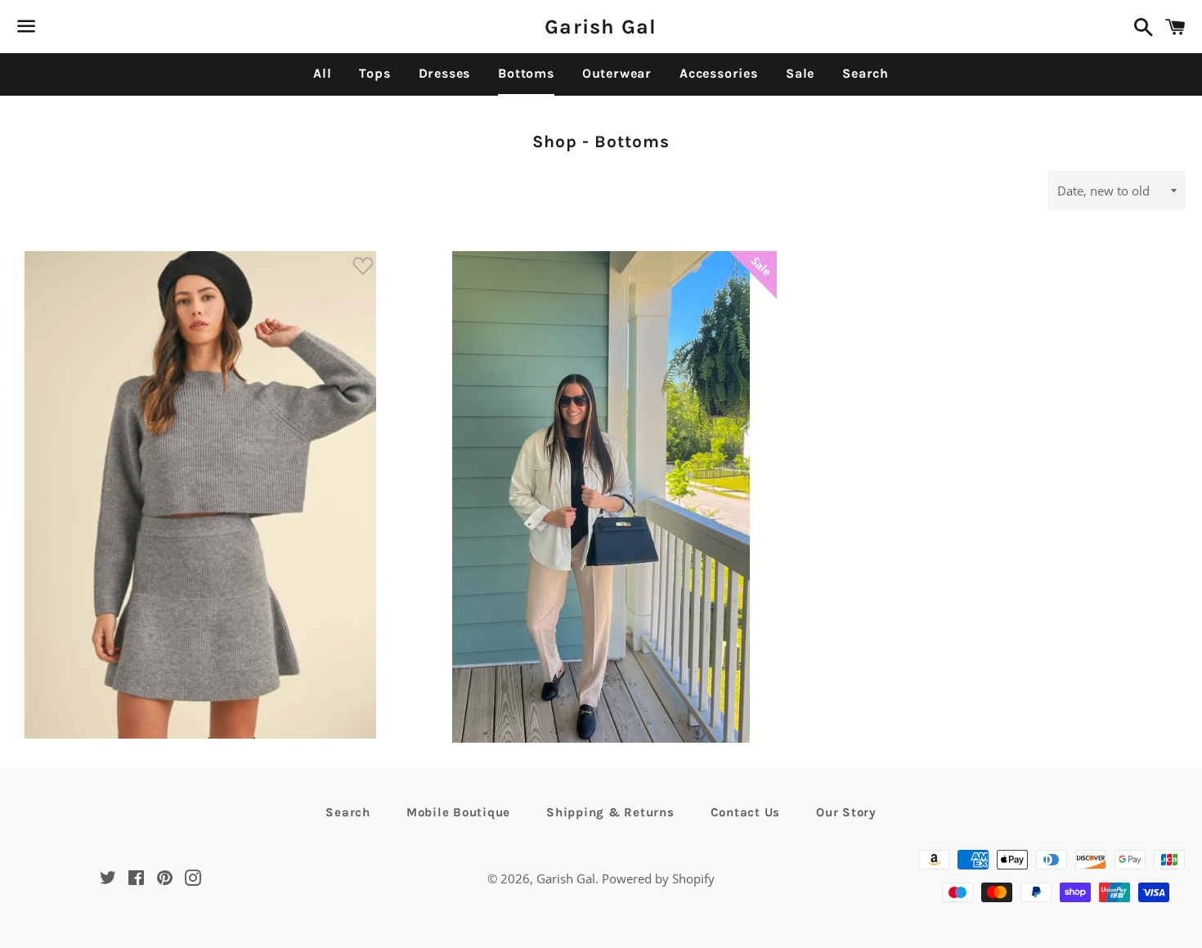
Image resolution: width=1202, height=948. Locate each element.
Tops (374, 73)
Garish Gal (601, 26)
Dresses (445, 73)
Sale (800, 73)
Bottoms (526, 73)
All (322, 73)
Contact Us (746, 812)
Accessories (718, 73)
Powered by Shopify (658, 878)
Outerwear (617, 73)
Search (865, 73)
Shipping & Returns (610, 812)
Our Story (846, 812)
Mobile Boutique (458, 812)
